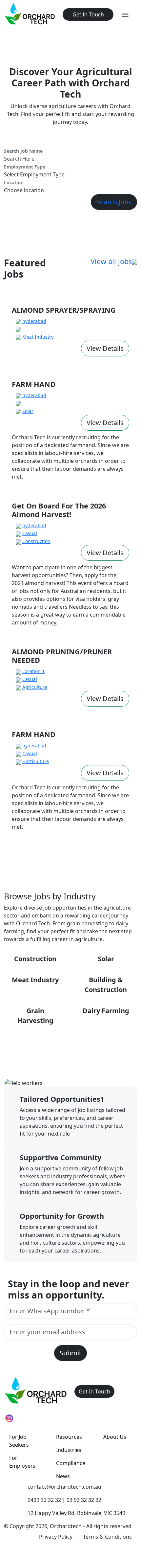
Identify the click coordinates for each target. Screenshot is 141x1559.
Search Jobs (113, 201)
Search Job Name (23, 151)
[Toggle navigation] (125, 15)
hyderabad (34, 321)
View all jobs (111, 261)
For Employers (22, 1461)
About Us (114, 1436)
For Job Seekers (19, 1440)
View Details (105, 348)
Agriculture (34, 687)
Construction (36, 541)
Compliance (70, 1463)
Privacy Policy (55, 1536)
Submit (70, 1352)
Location (14, 182)
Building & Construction (106, 984)
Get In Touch (88, 14)
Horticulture (35, 761)
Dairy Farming (106, 1010)
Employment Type (24, 167)
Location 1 (33, 671)
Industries (68, 1450)
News (63, 1476)
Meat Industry (37, 337)
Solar (27, 411)
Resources (69, 1436)
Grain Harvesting (35, 1015)
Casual (29, 533)
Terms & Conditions (107, 1536)
